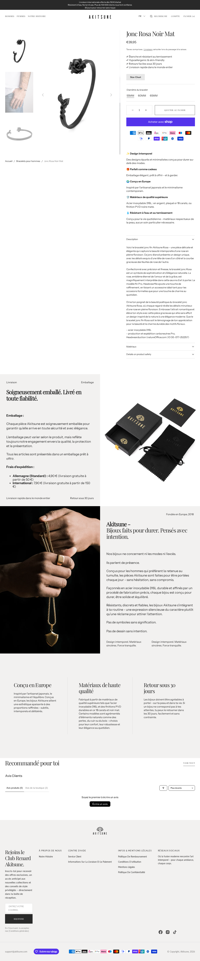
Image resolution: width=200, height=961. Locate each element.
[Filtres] (163, 788)
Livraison (148, 49)
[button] (158, 16)
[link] (100, 831)
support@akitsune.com (16, 951)
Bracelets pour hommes (28, 161)
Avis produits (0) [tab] (14, 788)
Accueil (8, 161)
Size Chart (135, 77)
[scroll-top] (192, 953)
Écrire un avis (100, 804)
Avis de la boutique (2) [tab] (36, 788)
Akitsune (184, 951)
